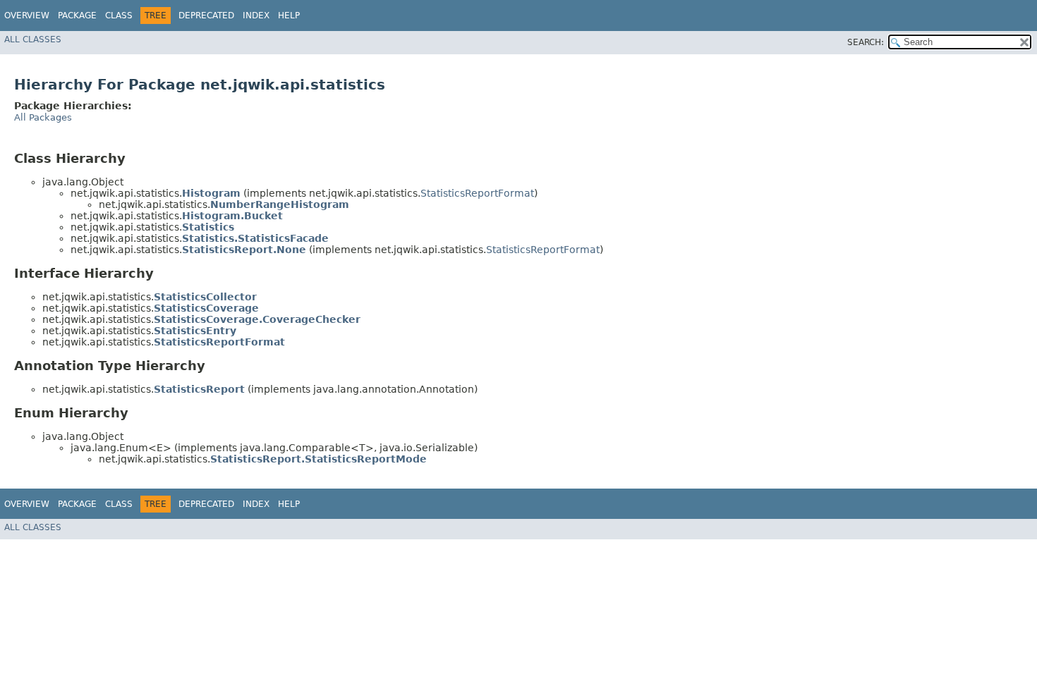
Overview (26, 15)
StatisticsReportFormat (477, 193)
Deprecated (206, 15)
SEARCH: (865, 42)
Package (77, 15)
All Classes (32, 39)
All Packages (43, 117)
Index (256, 15)
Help (289, 15)
